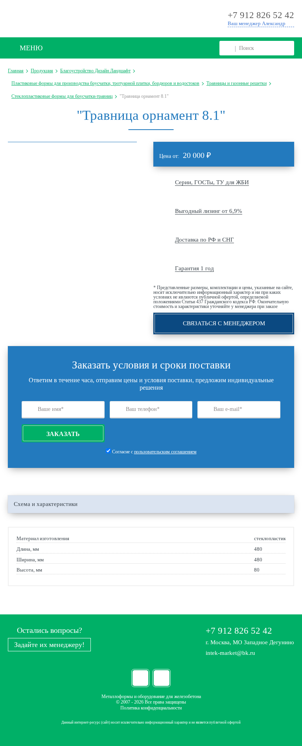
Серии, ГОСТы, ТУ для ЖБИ (212, 182)
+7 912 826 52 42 (239, 630)
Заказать (63, 434)
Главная (16, 70)
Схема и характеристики (45, 504)
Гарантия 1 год (194, 268)
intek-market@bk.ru (230, 653)
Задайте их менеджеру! (49, 645)
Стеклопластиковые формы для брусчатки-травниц (61, 96)
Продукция (42, 70)
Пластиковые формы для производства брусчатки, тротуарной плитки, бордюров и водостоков (105, 83)
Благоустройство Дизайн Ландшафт (95, 70)
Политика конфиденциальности (151, 708)
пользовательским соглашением (165, 452)
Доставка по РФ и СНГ (204, 239)
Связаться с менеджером (224, 323)
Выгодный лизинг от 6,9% (208, 211)
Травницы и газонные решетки (236, 83)
